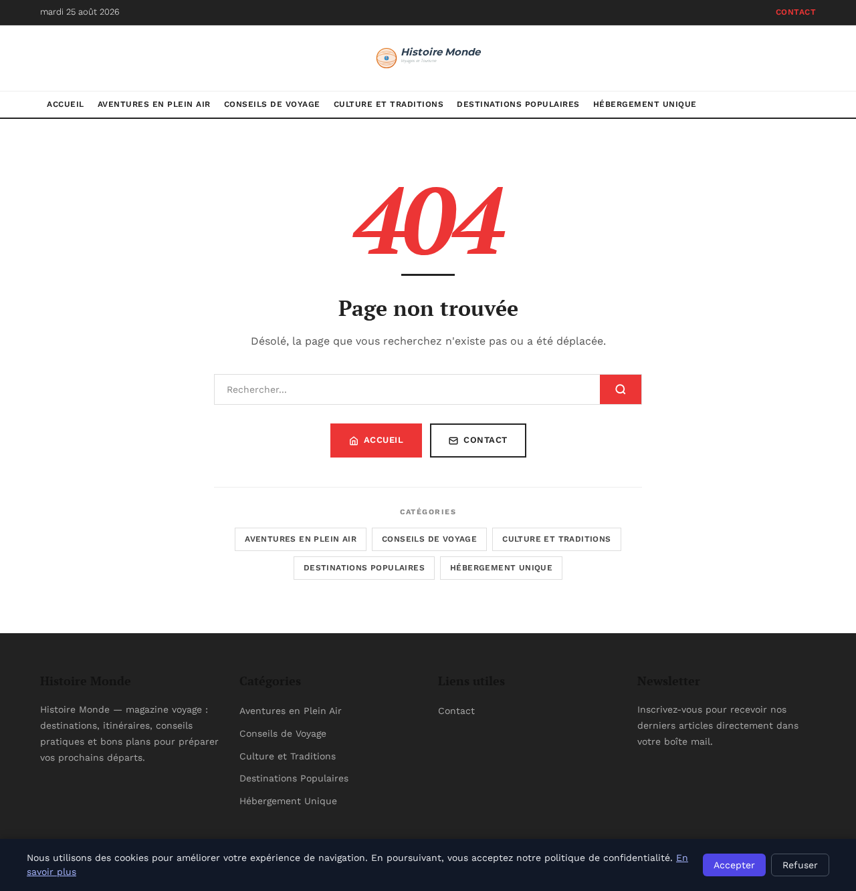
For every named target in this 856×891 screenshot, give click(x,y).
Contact (796, 12)
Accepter (734, 865)
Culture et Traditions (389, 104)
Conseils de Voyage (272, 104)
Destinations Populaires (518, 104)
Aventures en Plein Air (154, 104)
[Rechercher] (620, 389)
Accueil (65, 104)
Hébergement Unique (645, 104)
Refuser (800, 865)
